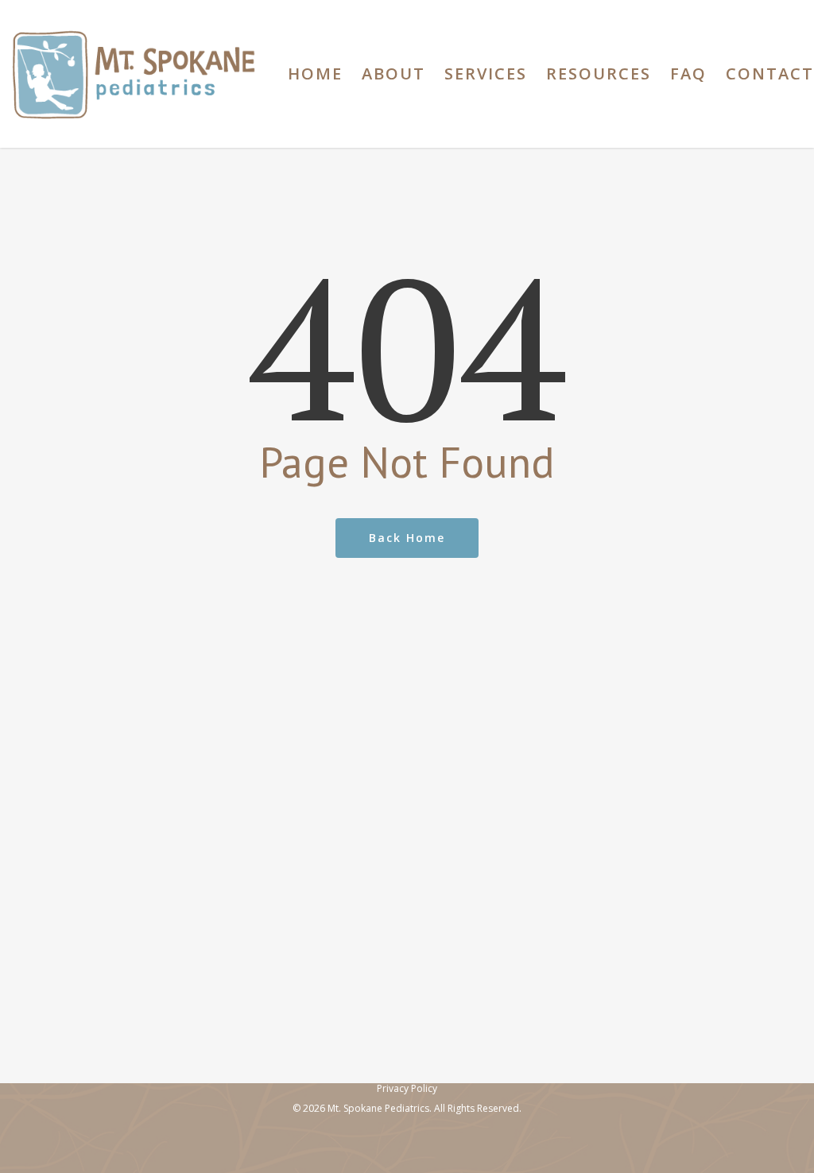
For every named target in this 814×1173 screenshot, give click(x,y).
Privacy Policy (407, 1088)
